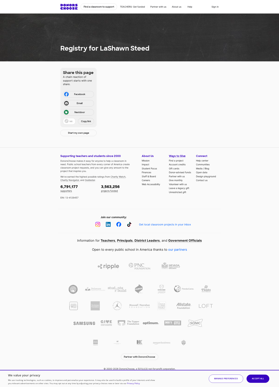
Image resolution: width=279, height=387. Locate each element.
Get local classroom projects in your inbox (165, 224)
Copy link (86, 121)
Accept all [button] (258, 378)
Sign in (215, 6)
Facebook (79, 94)
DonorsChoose (69, 7)
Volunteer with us (178, 184)
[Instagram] (97, 224)
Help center (202, 160)
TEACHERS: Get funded (132, 6)
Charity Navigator (69, 180)
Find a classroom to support (99, 6)
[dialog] (139, 378)
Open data (201, 172)
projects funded (110, 188)
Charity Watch (118, 176)
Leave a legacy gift (179, 188)
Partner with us (158, 6)
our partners (177, 250)
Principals (125, 240)
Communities (203, 164)
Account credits (177, 164)
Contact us (201, 180)
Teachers (108, 240)
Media (199, 168)
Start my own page (78, 132)
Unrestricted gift (177, 192)
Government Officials (185, 240)
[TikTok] (129, 224)
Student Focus (149, 168)
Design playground (206, 176)
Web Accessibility (151, 184)
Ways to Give (177, 156)
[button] (78, 121)
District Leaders (147, 240)
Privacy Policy (133, 383)
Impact (145, 164)
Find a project (176, 160)
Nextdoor (79, 112)
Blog (207, 168)
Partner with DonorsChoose (139, 356)
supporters (69, 188)
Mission (146, 160)
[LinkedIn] (108, 224)
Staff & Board (149, 176)
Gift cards (174, 168)
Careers (146, 180)
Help (189, 6)
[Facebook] (118, 224)
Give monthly (176, 180)
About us (176, 6)
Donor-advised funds (180, 172)
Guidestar (90, 180)
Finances (146, 172)
